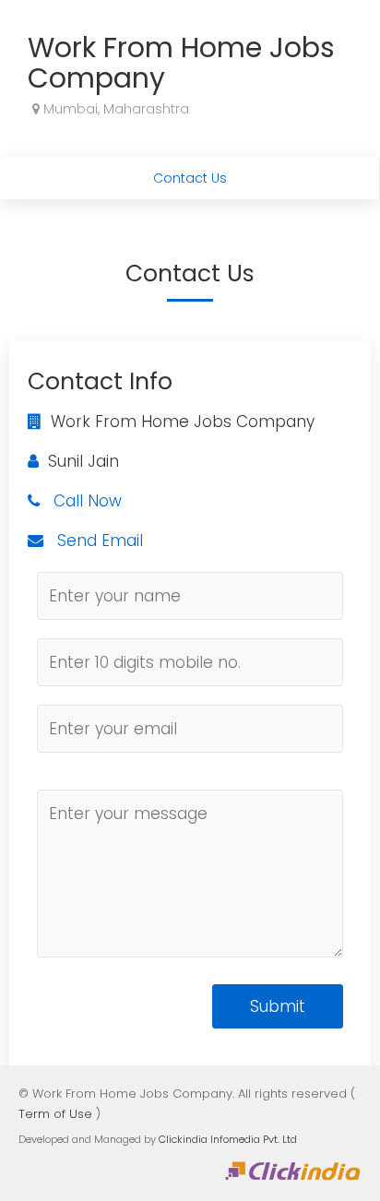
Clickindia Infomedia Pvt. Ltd (228, 1139)
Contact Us (190, 178)
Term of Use (55, 1114)
